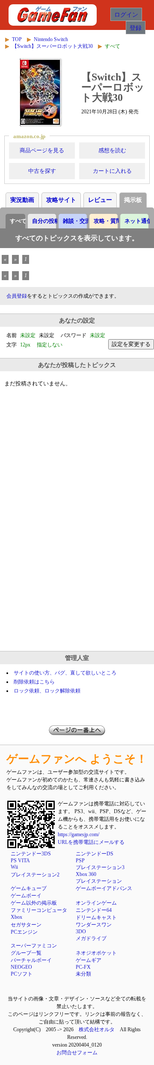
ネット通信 (136, 221)
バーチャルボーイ (31, 960)
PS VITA (20, 861)
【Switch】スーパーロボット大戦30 (52, 46)
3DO (81, 932)
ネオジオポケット (96, 953)
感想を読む (112, 150)
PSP (80, 861)
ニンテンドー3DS (31, 854)
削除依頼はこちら (34, 682)
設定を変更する (131, 344)
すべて (17, 221)
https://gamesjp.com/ (78, 834)
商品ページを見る (42, 150)
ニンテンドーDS (94, 854)
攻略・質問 (106, 221)
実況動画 (22, 200)
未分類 (83, 974)
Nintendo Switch (51, 39)
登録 (136, 28)
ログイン (126, 14)
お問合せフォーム (77, 1053)
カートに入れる (112, 171)
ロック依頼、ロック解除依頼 (47, 691)
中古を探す (42, 171)
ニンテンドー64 (94, 910)
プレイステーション (99, 881)
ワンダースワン (94, 925)
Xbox (16, 917)
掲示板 (133, 200)
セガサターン (26, 925)
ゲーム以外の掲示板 (34, 903)
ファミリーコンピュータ (39, 910)
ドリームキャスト (96, 917)
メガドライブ (91, 938)
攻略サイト (61, 200)
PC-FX (83, 967)
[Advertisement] (77, 564)
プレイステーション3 (100, 867)
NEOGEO (21, 967)
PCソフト (22, 974)
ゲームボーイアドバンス (104, 888)
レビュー (100, 200)
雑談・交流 (75, 221)
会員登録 (16, 296)
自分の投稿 (44, 221)
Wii (14, 867)
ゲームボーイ (26, 896)
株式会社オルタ (97, 1029)
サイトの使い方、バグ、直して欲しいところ (65, 673)
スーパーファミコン (34, 946)
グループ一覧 (26, 953)
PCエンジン (24, 932)
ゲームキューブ (29, 888)
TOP (17, 39)
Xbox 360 (86, 874)
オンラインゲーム (96, 903)
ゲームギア (88, 960)
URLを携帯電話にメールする (91, 842)
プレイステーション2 (35, 875)
